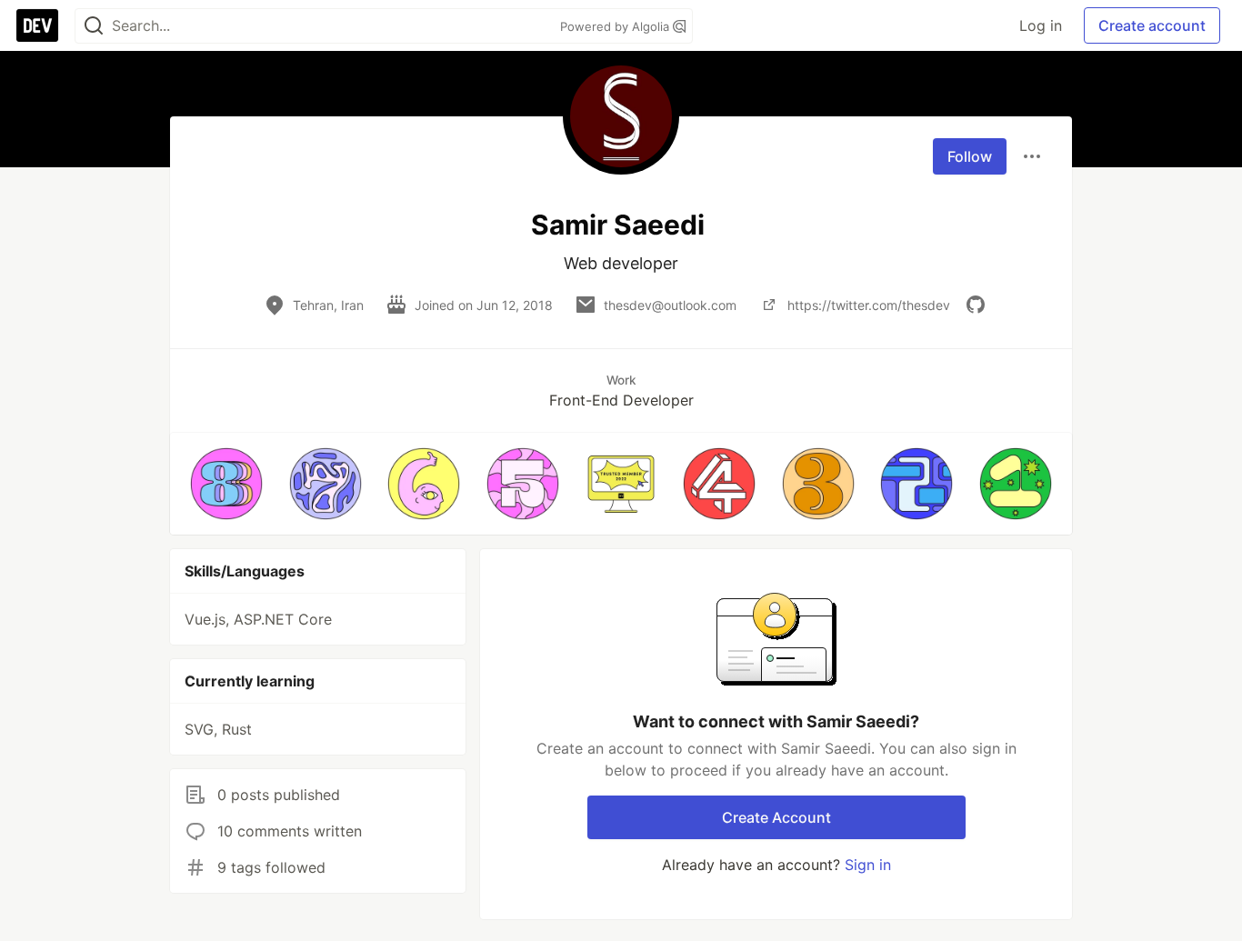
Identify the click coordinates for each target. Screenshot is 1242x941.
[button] (226, 483)
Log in (1040, 25)
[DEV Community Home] (37, 25)
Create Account (776, 817)
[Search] (93, 26)
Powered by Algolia (616, 26)
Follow (969, 156)
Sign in (868, 865)
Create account (1152, 25)
